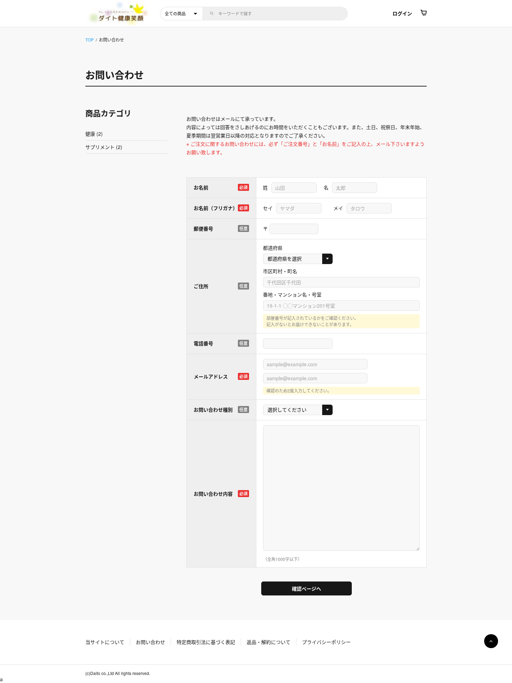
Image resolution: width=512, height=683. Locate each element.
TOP (89, 40)
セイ (268, 207)
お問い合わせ (150, 641)
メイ (338, 207)
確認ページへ (306, 588)
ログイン (402, 13)
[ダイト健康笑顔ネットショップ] (120, 13)
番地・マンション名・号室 (292, 294)
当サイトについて (104, 641)
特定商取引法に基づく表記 (206, 641)
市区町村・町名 (280, 271)
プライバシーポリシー (326, 641)
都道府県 (272, 247)
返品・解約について (268, 641)
